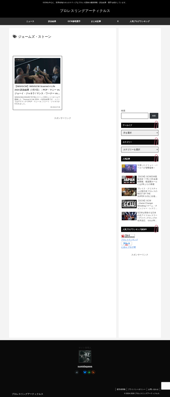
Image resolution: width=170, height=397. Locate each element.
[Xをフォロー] (81, 372)
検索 (123, 111)
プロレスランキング (129, 240)
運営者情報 (121, 389)
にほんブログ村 (128, 247)
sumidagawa (85, 366)
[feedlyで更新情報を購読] (89, 372)
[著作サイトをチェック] (77, 372)
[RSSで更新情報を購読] (93, 372)
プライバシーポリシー (136, 389)
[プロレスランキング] (128, 236)
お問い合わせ (153, 389)
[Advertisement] (62, 46)
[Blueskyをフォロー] (85, 372)
